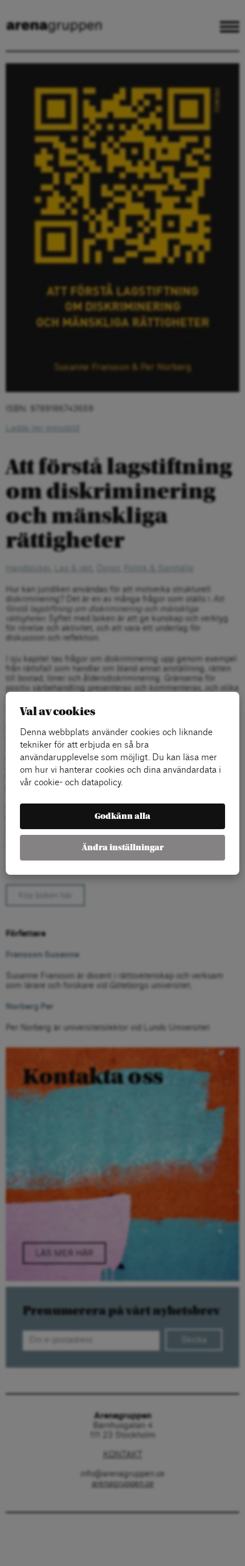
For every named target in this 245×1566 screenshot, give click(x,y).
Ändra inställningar (123, 848)
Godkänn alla (122, 816)
